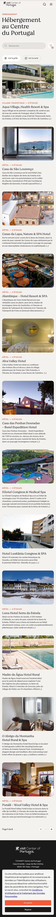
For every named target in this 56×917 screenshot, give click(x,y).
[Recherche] (44, 4)
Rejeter (28, 909)
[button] (51, 4)
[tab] (11, 58)
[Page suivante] (51, 829)
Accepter (28, 902)
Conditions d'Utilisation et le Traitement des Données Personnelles (25, 893)
